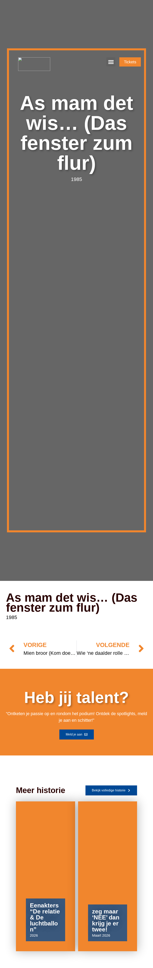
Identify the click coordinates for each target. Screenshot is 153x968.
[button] (110, 61)
